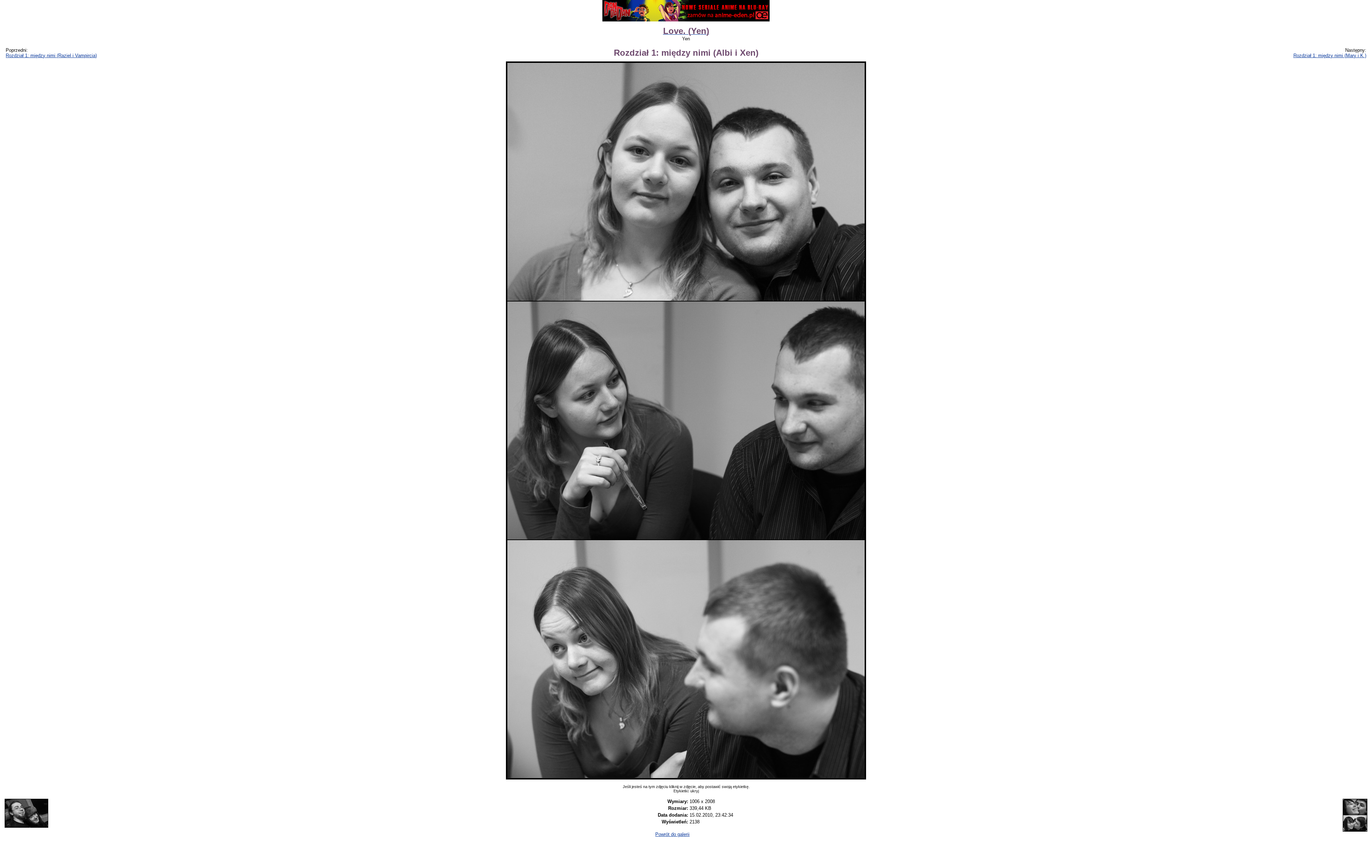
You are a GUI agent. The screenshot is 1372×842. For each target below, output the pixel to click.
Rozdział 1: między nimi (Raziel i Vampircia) (51, 55)
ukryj (694, 791)
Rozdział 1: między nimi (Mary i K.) (1329, 55)
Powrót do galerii (672, 834)
